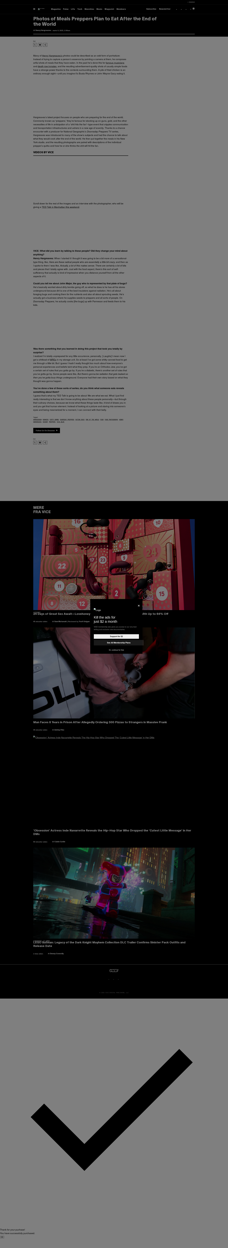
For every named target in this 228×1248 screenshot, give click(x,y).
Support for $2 (116, 636)
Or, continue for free (116, 650)
